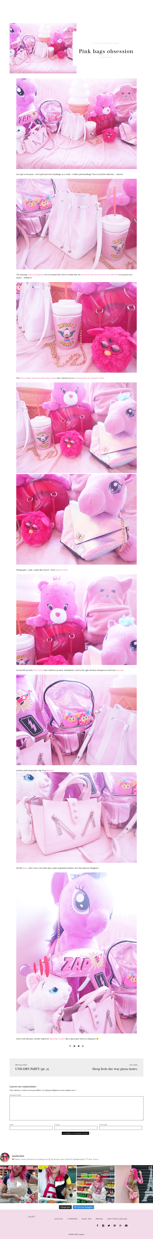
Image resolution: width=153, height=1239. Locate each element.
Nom (11, 1125)
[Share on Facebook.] (70, 1046)
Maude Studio (61, 570)
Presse (99, 1219)
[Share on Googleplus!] (83, 1046)
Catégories (10, 4)
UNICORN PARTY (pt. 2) (32, 1069)
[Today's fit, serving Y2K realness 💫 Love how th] (96, 1184)
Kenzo (25, 868)
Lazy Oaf (119, 670)
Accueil (58, 1219)
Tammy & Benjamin (35, 274)
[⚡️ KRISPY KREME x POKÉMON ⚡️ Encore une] (57, 1184)
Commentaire (16, 1095)
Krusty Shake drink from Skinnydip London (38, 378)
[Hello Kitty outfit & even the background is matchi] (19, 1184)
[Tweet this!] (79, 1046)
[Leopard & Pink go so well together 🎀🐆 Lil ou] (134, 1184)
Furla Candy (38, 670)
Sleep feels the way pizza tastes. (115, 1069)
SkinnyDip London (57, 1039)
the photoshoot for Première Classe (89, 378)
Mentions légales (117, 1219)
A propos (72, 1219)
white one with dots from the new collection (99, 274)
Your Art (87, 1219)
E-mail (57, 1125)
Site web (103, 1125)
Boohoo (50, 770)
